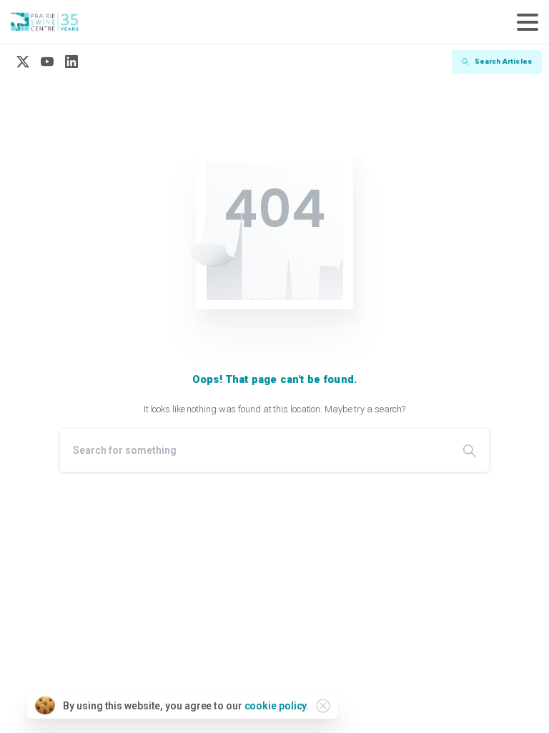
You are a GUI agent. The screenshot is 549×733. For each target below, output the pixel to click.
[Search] (469, 450)
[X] (23, 62)
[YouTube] (47, 62)
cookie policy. (277, 706)
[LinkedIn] (71, 62)
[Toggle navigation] (527, 22)
